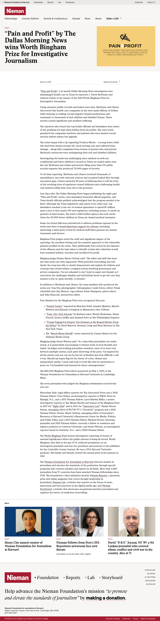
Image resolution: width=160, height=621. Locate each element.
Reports (50, 2)
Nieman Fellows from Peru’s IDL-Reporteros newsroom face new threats (78, 546)
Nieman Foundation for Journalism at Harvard (68, 462)
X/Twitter (150, 577)
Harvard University (113, 619)
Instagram (150, 580)
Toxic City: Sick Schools (59, 314)
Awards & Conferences (55, 19)
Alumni (76, 19)
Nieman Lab (58, 482)
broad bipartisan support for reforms (79, 227)
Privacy (135, 619)
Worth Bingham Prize (55, 436)
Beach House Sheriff (61, 334)
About (98, 19)
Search (150, 2)
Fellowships (38, 2)
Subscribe (139, 2)
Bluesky (151, 573)
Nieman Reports (98, 476)
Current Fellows (30, 19)
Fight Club (58, 406)
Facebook (150, 584)
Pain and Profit (49, 91)
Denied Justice (54, 306)
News (87, 19)
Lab (59, 2)
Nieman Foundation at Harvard (17, 2)
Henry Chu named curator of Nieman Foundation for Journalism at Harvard (28, 546)
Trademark (126, 619)
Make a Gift (112, 19)
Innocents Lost (91, 406)
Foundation (48, 577)
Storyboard (70, 2)
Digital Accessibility (148, 619)
